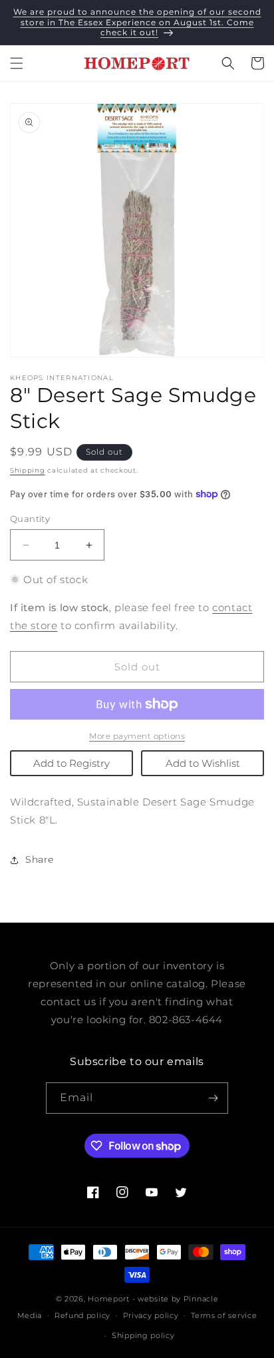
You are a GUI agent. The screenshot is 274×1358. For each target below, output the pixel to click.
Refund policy (82, 1315)
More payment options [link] (137, 736)
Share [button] (39, 859)
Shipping (27, 470)
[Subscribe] (212, 1098)
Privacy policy (151, 1315)
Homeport (109, 1298)
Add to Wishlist (203, 763)
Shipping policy (143, 1335)
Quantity (30, 518)
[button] (16, 63)
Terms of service (224, 1315)
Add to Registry (71, 763)
